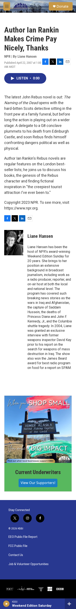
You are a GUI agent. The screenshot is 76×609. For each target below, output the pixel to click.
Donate (62, 6)
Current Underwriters (38, 472)
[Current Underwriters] (38, 429)
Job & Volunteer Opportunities (28, 564)
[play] (6, 604)
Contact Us (15, 555)
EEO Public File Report (22, 536)
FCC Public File (17, 546)
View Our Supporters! (38, 482)
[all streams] (70, 603)
